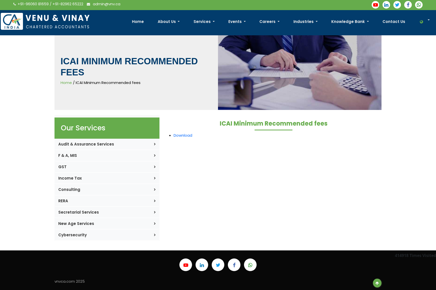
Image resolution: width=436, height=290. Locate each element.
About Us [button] (167, 21)
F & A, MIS (67, 155)
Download (183, 135)
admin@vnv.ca (106, 4)
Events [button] (235, 21)
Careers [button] (268, 21)
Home (138, 21)
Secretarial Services (78, 212)
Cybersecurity (72, 235)
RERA (63, 201)
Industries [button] (304, 21)
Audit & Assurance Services (86, 144)
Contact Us (394, 21)
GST (62, 166)
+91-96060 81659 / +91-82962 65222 (51, 4)
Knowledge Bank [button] (348, 21)
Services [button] (203, 21)
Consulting (69, 189)
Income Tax (70, 178)
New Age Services (76, 223)
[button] (422, 22)
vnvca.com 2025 (69, 281)
